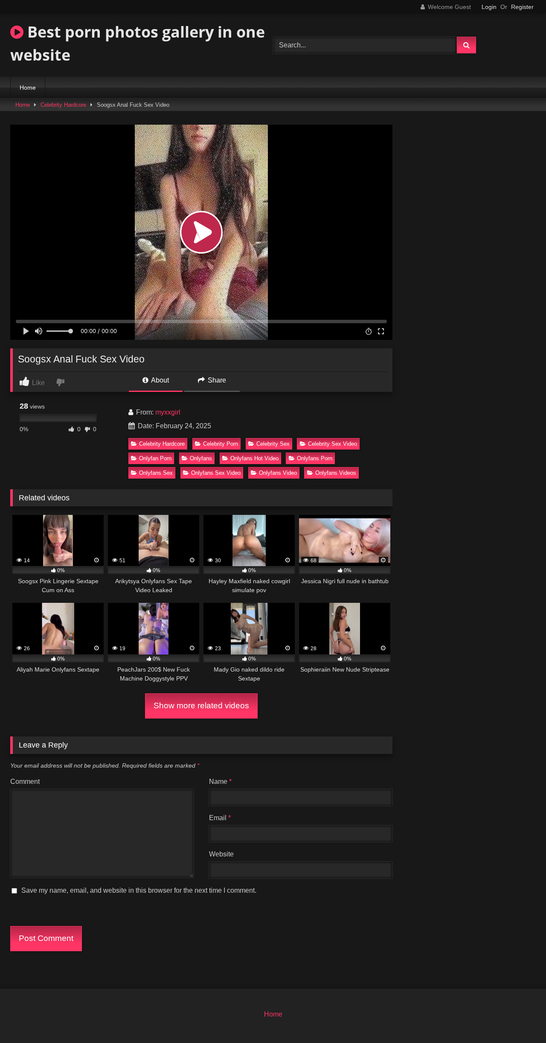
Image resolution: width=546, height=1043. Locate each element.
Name (220, 781)
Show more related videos (201, 705)
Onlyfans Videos (335, 473)
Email (220, 817)
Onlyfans (201, 458)
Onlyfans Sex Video (216, 473)
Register (522, 6)
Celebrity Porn (220, 444)
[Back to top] (519, 1017)
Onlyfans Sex (156, 473)
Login (489, 6)
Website (221, 854)
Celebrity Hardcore (63, 105)
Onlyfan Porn (155, 458)
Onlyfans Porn (314, 458)
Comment (25, 781)
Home (28, 87)
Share (216, 380)
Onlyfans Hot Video (254, 458)
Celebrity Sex (273, 444)
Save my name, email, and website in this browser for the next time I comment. (138, 890)
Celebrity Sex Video (332, 444)
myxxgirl (167, 412)
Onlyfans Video (278, 473)
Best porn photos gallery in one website (137, 43)
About (159, 380)
